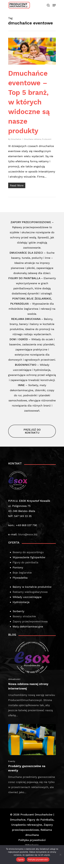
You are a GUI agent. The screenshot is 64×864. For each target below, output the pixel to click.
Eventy (11, 761)
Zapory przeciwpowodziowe (30, 621)
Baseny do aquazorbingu (28, 552)
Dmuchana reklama (32, 139)
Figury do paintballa (25, 562)
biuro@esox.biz (27, 534)
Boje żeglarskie (22, 572)
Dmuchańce (16, 139)
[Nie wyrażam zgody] (60, 854)
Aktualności (14, 679)
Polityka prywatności (32, 840)
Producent (46, 139)
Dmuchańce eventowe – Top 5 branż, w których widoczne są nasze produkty (29, 102)
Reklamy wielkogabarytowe (30, 591)
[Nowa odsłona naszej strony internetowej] (32, 680)
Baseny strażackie (24, 616)
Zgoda (21, 859)
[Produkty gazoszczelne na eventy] (32, 759)
